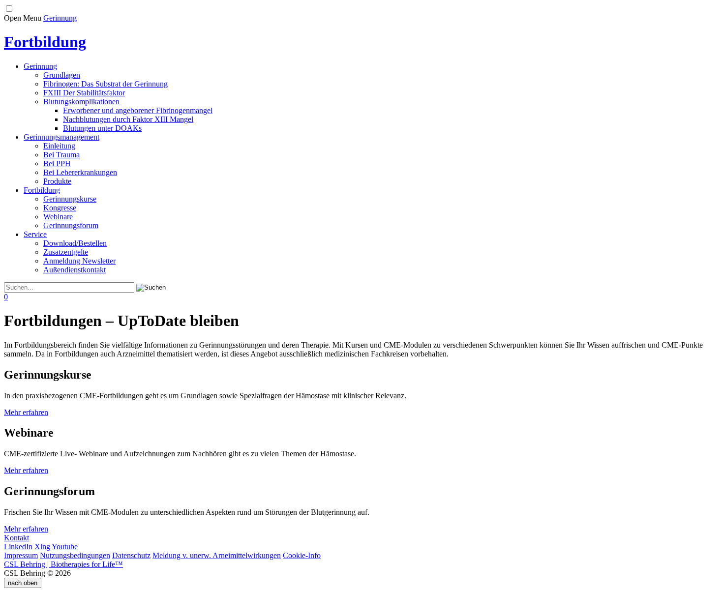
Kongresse (59, 208)
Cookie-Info (302, 555)
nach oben (22, 583)
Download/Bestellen (75, 243)
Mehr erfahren (26, 412)
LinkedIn (18, 546)
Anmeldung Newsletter (79, 261)
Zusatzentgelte (65, 252)
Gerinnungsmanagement (61, 137)
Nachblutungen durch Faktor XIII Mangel (128, 119)
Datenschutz (131, 555)
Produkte (57, 181)
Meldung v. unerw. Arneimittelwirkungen (216, 555)
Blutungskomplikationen (81, 101)
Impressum (21, 555)
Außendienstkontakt (74, 270)
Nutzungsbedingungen (75, 555)
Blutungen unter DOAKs (102, 128)
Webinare (58, 216)
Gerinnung (60, 18)
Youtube (65, 546)
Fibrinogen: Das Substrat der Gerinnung (105, 84)
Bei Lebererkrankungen (80, 172)
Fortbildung (42, 190)
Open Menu (22, 18)
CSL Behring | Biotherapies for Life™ (63, 564)
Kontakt (16, 537)
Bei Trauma (61, 154)
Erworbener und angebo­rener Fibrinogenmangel (137, 110)
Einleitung (59, 146)
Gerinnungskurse (69, 199)
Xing (42, 546)
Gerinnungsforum (70, 225)
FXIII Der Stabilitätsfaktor (84, 93)
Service (35, 234)
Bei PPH (57, 163)
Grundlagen (61, 75)
